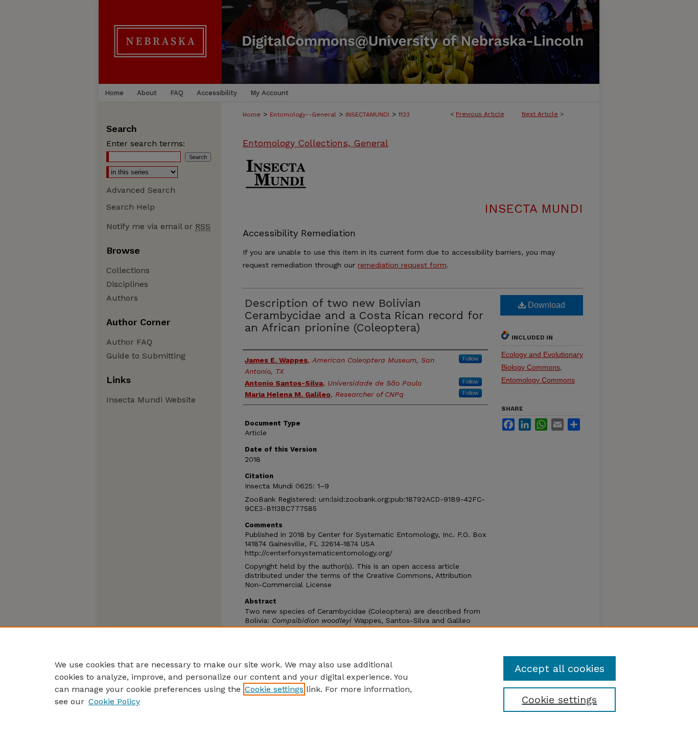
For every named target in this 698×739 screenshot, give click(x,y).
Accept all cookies (559, 668)
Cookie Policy (114, 701)
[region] (349, 682)
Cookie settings (274, 689)
